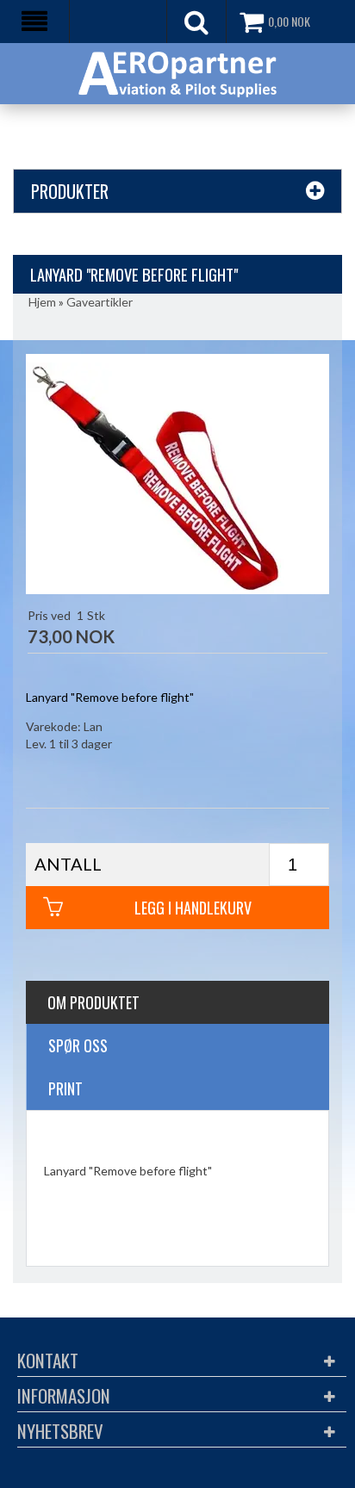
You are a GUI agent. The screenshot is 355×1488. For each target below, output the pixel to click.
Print (65, 1088)
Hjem (42, 301)
